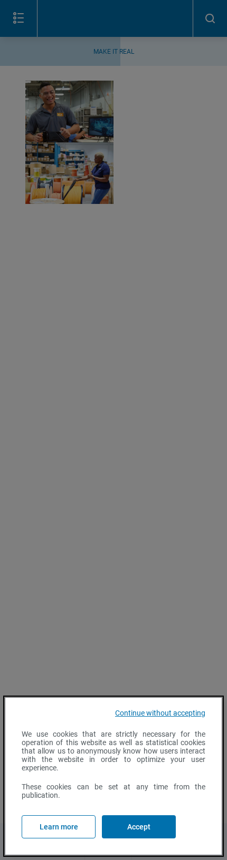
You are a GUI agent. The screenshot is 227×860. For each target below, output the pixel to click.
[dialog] (113, 776)
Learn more (59, 827)
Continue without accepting (160, 713)
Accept (138, 827)
